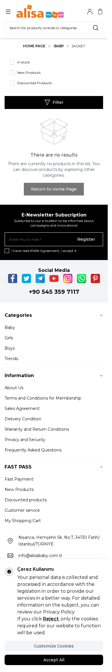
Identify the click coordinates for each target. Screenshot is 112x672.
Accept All (53, 659)
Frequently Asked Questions (33, 450)
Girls (9, 337)
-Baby (58, 46)
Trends (11, 358)
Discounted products (26, 499)
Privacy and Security (25, 439)
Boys (10, 348)
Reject (51, 619)
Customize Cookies (54, 646)
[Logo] (44, 11)
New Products (19, 489)
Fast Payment (19, 479)
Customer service (22, 510)
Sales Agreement (22, 408)
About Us (14, 387)
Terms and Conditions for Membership (43, 398)
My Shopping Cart (23, 520)
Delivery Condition (23, 418)
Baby (10, 327)
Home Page (34, 46)
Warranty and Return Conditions (37, 429)
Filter (58, 102)
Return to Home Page (54, 189)
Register (86, 239)
